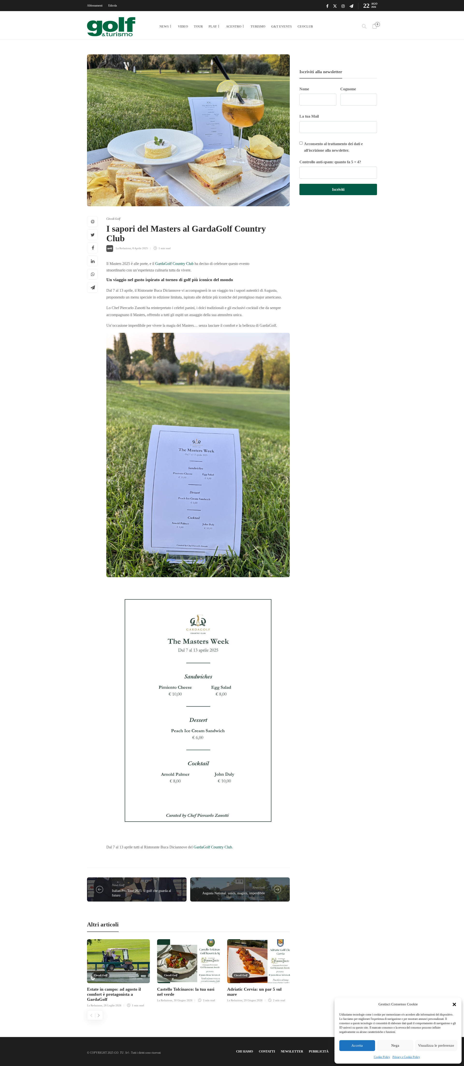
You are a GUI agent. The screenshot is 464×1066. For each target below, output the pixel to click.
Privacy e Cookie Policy (406, 1057)
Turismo (258, 26)
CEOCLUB (305, 26)
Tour (198, 26)
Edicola (112, 5)
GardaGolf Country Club (174, 264)
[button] (454, 1004)
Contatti (267, 1051)
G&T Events (281, 26)
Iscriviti (338, 189)
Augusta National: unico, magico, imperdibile (233, 893)
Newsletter (292, 1051)
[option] (118, 972)
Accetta (357, 1045)
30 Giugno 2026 (183, 1000)
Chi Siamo (244, 1051)
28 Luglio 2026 (112, 1005)
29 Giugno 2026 (253, 1000)
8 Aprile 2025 (140, 248)
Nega (395, 1045)
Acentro (233, 26)
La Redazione (123, 248)
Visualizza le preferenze (436, 1045)
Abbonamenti (94, 5)
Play (213, 26)
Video (183, 26)
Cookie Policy (382, 1057)
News (164, 26)
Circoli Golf (113, 218)
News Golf (118, 885)
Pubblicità (318, 1051)
